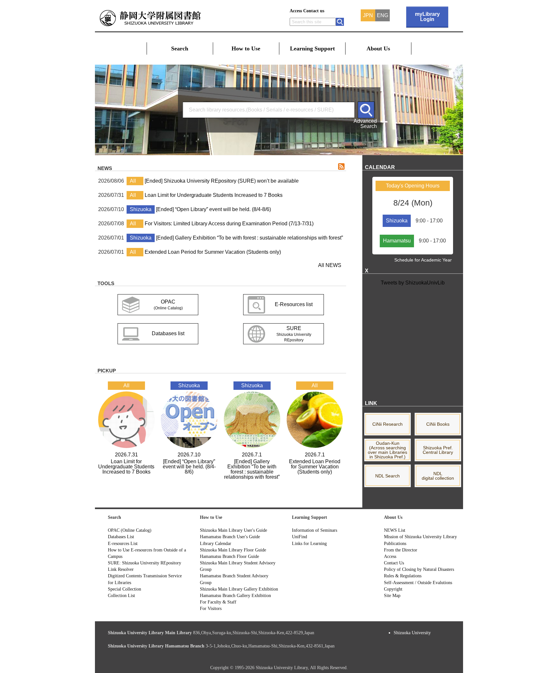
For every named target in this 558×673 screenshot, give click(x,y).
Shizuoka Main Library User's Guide (233, 530)
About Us (378, 48)
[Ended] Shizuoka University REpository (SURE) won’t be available (222, 181)
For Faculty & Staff (218, 601)
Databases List (121, 536)
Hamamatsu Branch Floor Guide (229, 556)
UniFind (299, 536)
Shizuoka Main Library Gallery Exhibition (239, 589)
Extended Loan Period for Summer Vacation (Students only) (213, 252)
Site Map (392, 595)
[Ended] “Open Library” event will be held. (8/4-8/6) (213, 209)
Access (296, 10)
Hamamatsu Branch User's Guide (230, 536)
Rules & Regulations (402, 575)
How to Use (246, 48)
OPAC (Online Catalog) (129, 530)
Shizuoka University (412, 632)
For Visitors (211, 608)
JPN (368, 15)
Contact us (313, 10)
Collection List (121, 595)
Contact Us (394, 562)
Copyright (393, 589)
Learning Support (312, 48)
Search (179, 48)
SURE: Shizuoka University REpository (144, 562)
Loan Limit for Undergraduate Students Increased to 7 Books (214, 195)
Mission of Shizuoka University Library (420, 536)
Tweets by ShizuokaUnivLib (413, 282)
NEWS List (394, 530)
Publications (395, 543)
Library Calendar (215, 543)
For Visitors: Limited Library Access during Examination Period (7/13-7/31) (229, 223)
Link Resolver (121, 569)
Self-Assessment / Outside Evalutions (418, 582)
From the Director (400, 549)
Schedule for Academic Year (423, 259)
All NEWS (329, 265)
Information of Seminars (314, 530)
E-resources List (123, 543)
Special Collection (124, 589)
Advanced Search (365, 123)
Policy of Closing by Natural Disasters (419, 569)
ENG (382, 15)
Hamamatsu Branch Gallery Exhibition (235, 595)
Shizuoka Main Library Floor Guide (233, 549)
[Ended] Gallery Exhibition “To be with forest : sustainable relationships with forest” (249, 237)
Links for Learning (309, 543)
